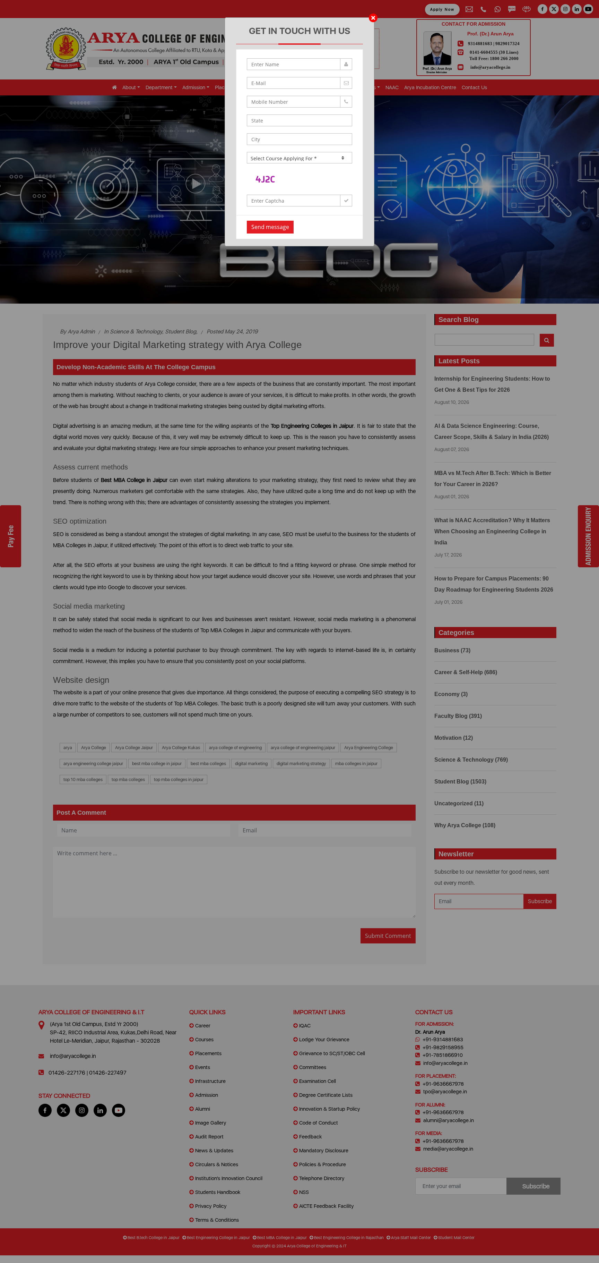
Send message (270, 227)
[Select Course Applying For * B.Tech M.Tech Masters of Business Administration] (299, 157)
